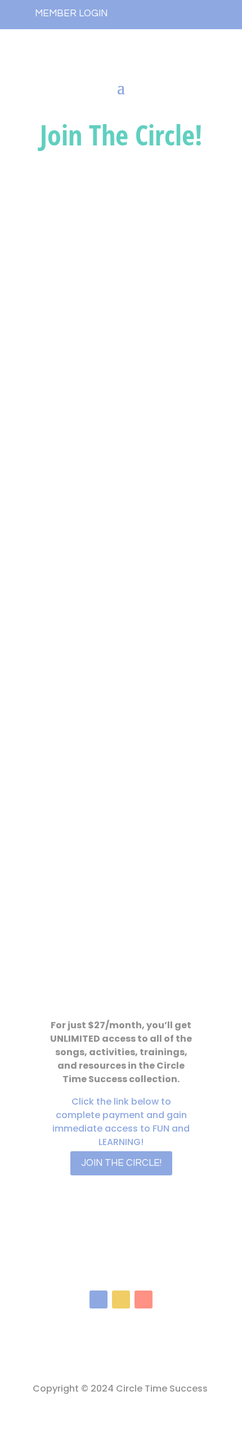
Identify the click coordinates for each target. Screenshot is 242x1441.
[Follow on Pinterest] (144, 1299)
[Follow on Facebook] (98, 1299)
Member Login (71, 13)
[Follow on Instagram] (121, 1299)
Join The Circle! (121, 1163)
